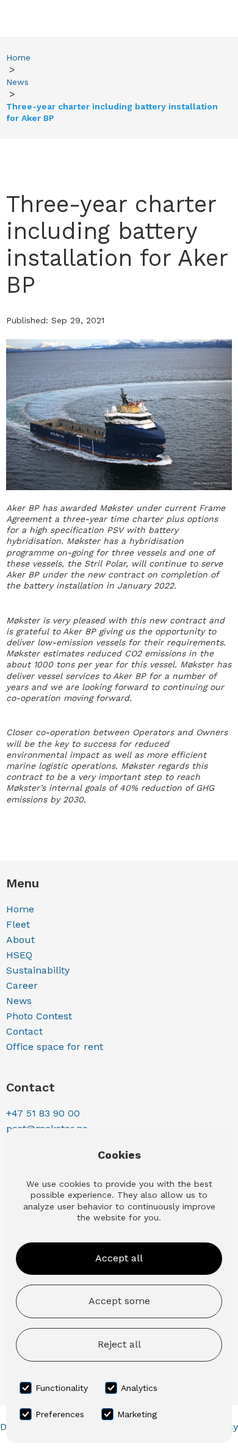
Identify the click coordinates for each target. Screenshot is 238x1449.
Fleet (18, 924)
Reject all (119, 1344)
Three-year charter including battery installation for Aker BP (112, 111)
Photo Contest (39, 1016)
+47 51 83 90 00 (43, 1113)
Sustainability (38, 970)
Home (18, 57)
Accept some (119, 1301)
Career (22, 985)
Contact (24, 1031)
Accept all (119, 1258)
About (20, 939)
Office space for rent (54, 1046)
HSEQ (19, 955)
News (17, 82)
